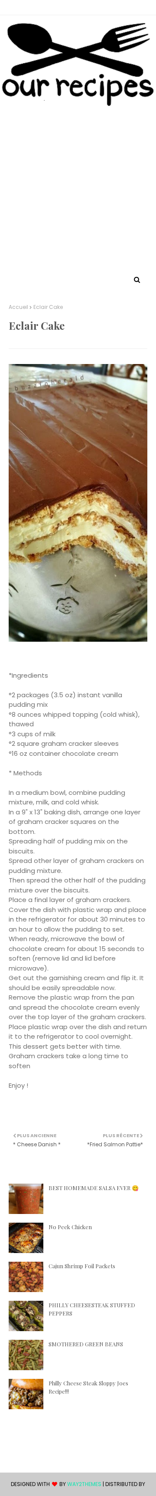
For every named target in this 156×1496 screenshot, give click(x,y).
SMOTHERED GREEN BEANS (86, 1344)
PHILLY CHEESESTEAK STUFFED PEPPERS (92, 1309)
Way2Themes (84, 1484)
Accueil (18, 307)
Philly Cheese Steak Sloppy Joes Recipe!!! (88, 1387)
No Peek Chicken (70, 1226)
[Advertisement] (78, 191)
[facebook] (87, 7)
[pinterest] (71, 7)
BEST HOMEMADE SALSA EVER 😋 (94, 1187)
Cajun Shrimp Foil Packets (82, 1266)
